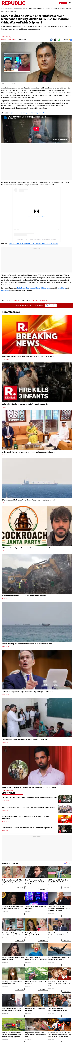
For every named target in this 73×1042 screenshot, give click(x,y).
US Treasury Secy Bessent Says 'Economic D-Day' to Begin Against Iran (27, 691)
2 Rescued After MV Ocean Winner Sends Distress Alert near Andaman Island (29, 500)
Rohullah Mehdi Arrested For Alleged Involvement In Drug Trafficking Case (29, 787)
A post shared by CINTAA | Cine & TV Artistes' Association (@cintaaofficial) (36, 239)
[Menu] (69, 3)
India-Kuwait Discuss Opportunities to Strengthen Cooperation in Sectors (28, 452)
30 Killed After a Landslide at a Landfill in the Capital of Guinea (24, 596)
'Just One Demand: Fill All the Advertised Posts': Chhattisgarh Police (28, 807)
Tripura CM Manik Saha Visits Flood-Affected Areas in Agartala (24, 739)
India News (5, 407)
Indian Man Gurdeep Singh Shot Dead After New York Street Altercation (28, 356)
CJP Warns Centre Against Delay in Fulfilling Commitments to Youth (26, 548)
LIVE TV (64, 3)
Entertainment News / (11, 8)
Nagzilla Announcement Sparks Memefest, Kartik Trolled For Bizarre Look (34, 113)
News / (3, 8)
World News (5, 359)
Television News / (23, 8)
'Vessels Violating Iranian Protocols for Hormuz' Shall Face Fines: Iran (27, 644)
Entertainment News (8, 40)
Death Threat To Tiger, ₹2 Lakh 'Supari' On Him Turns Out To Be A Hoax (33, 243)
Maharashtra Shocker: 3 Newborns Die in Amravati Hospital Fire (25, 404)
